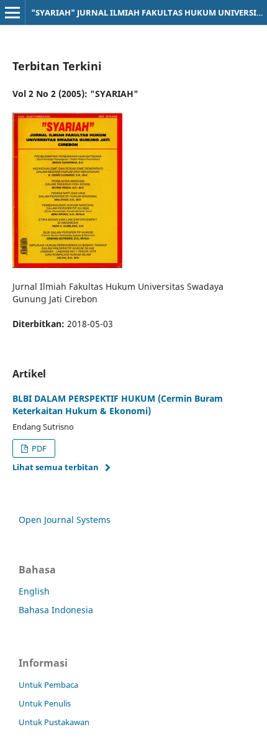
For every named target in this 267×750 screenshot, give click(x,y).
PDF (38, 448)
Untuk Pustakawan (54, 722)
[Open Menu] (12, 12)
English (34, 591)
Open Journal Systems (65, 519)
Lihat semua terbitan (55, 467)
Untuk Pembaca (48, 684)
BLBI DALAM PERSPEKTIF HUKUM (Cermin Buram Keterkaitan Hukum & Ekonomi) (117, 404)
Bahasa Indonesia (56, 610)
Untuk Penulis (45, 703)
